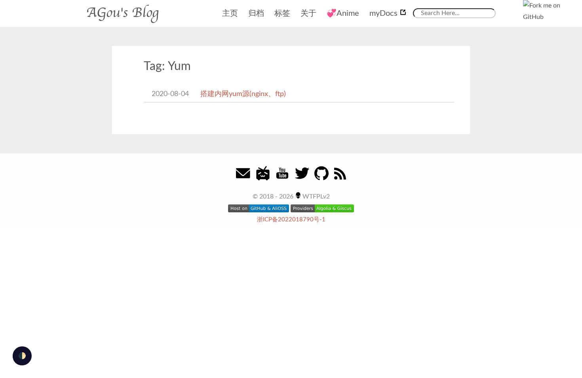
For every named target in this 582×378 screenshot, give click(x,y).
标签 (282, 13)
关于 (308, 13)
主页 (230, 13)
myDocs (384, 13)
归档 (256, 13)
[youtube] (282, 176)
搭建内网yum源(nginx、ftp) (243, 94)
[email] (243, 176)
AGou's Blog (122, 13)
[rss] (340, 176)
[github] (321, 176)
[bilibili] (263, 176)
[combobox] (454, 13)
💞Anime (343, 13)
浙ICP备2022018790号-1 (291, 220)
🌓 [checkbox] (22, 356)
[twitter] (302, 176)
